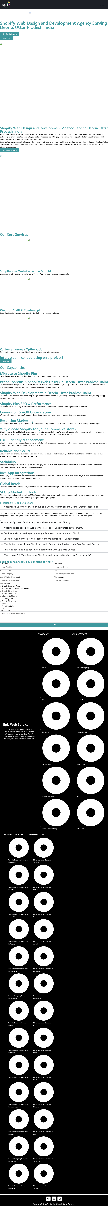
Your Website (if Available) (10, 577)
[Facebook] (48, 1199)
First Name (4, 564)
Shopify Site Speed (9, 601)
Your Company (5, 570)
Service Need (5, 584)
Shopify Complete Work (11, 586)
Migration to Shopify (9, 596)
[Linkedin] (59, 1199)
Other (4, 609)
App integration (7, 599)
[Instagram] (54, 1199)
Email (56, 570)
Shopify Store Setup (9, 591)
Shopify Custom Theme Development (16, 588)
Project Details (5, 611)
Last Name (58, 564)
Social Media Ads (8, 606)
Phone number (59, 577)
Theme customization (10, 593)
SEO (3, 604)
